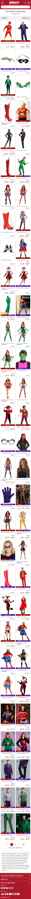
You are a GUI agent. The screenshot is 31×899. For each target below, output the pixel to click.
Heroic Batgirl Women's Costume (22, 670)
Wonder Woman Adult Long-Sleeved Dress (22, 642)
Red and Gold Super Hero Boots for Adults (7, 232)
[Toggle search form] (25, 3)
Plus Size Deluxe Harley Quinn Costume (22, 697)
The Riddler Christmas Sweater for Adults (7, 753)
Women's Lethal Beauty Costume (22, 343)
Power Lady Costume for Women (22, 399)
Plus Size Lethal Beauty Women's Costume (7, 370)
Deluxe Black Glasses (6, 453)
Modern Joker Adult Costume (21, 43)
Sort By (24, 18)
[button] (29, 3)
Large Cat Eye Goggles (22, 453)
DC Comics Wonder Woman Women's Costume (23, 317)
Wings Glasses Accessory (7, 561)
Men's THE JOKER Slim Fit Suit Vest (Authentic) (22, 809)
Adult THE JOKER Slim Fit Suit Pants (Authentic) (22, 781)
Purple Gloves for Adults (7, 506)
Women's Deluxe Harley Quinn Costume (7, 616)
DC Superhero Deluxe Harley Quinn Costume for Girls (22, 232)
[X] (4, 888)
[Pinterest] (10, 888)
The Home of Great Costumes (12, 876)
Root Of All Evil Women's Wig (22, 479)
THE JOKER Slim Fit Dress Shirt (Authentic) (7, 809)
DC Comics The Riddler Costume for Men (22, 178)
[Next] (23, 844)
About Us (4, 879)
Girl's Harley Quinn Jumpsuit (6, 427)
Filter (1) (4, 18)
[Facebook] (2, 888)
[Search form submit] (28, 6)
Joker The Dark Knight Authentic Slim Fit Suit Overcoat (7, 781)
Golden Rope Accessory (7, 70)
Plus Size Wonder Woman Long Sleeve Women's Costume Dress (7, 670)
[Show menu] (2, 3)
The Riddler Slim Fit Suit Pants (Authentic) (7, 835)
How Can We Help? (8, 883)
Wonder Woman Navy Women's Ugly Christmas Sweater (7, 725)
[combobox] (14, 6)
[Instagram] (7, 888)
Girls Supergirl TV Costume (23, 260)
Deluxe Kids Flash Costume (8, 43)
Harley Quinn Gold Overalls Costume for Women (23, 506)
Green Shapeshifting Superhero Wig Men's (21, 370)
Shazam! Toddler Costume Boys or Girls (22, 427)
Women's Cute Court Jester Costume (8, 288)
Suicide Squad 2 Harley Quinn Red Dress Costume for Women (22, 616)
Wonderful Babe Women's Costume (7, 399)
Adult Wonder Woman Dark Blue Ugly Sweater (23, 725)
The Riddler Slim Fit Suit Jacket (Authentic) (22, 835)
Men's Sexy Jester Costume (8, 642)
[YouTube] (12, 888)
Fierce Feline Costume (22, 150)
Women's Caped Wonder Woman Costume (7, 697)
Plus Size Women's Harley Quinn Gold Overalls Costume (22, 532)
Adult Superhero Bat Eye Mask (22, 70)
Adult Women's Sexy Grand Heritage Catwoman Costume (8, 150)
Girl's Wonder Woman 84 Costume (7, 532)
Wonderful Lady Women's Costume (22, 561)
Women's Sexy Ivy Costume (8, 343)
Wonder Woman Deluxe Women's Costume (7, 479)
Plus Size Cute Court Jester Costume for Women (23, 288)
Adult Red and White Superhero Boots (6, 178)
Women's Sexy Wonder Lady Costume (22, 206)
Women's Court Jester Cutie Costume (8, 206)
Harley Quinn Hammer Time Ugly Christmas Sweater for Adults (23, 753)
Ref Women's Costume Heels (7, 260)
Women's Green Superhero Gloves (8, 317)
